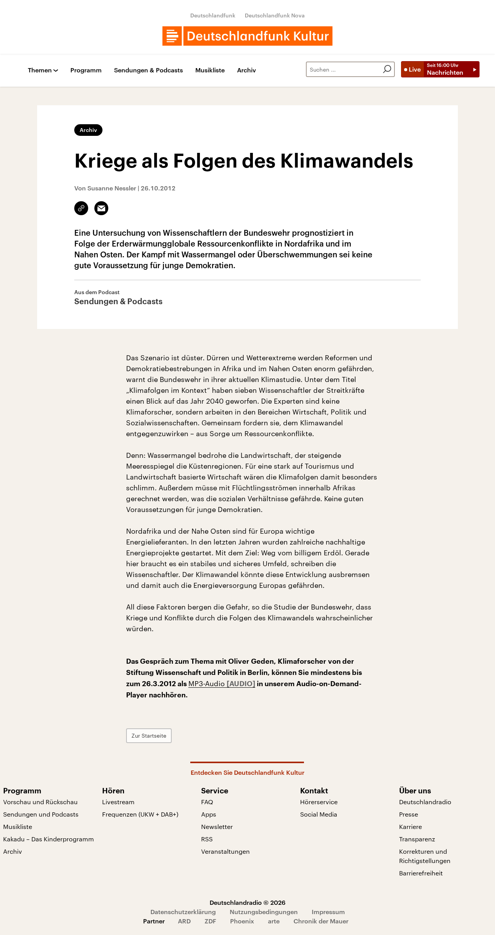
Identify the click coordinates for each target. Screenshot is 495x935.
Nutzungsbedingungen (264, 911)
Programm (86, 70)
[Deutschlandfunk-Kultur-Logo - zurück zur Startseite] (247, 36)
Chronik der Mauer (321, 921)
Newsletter (217, 826)
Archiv (246, 70)
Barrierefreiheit (421, 873)
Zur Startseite (148, 735)
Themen (40, 70)
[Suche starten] (387, 69)
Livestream (118, 801)
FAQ (207, 801)
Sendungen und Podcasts (41, 814)
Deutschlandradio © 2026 (247, 902)
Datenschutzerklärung (183, 911)
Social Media (318, 814)
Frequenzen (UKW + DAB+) (140, 814)
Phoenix (242, 921)
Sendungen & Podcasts (148, 70)
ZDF (210, 921)
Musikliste (210, 70)
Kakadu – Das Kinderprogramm (48, 839)
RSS (207, 839)
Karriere (410, 826)
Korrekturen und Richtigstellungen (425, 856)
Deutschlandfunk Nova (275, 15)
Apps (208, 814)
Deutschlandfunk (213, 15)
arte (274, 921)
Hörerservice (319, 801)
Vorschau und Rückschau (40, 801)
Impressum (328, 911)
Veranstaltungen (225, 851)
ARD (184, 921)
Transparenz (417, 839)
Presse (408, 814)
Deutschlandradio (425, 801)
